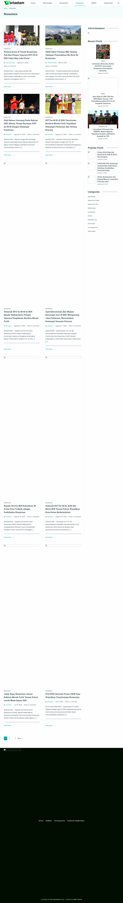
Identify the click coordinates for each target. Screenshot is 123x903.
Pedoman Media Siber (75, 821)
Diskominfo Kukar (93, 200)
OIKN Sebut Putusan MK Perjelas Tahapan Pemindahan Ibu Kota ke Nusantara (61, 55)
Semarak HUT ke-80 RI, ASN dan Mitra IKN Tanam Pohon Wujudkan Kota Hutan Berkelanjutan (62, 509)
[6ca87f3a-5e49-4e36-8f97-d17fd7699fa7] (21, 45)
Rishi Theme (78, 899)
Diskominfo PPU (93, 204)
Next (19, 738)
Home (33, 3)
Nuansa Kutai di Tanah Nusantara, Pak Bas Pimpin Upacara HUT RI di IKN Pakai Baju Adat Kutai (20, 55)
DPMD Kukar (92, 208)
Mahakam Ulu (103, 126)
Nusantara (80, 3)
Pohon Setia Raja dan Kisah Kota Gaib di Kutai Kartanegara (107, 154)
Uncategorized (93, 227)
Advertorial (108, 3)
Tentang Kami (59, 821)
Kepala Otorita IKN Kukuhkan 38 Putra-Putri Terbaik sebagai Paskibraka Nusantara (20, 509)
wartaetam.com (58, 899)
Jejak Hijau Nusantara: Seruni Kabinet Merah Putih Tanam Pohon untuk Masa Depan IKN (21, 697)
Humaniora (63, 3)
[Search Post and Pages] (118, 3)
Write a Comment (10, 66)
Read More (7, 87)
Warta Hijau (47, 3)
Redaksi (49, 821)
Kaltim (93, 3)
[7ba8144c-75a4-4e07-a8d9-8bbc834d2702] (63, 45)
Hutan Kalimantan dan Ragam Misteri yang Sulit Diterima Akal (107, 179)
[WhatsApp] (21, 113)
